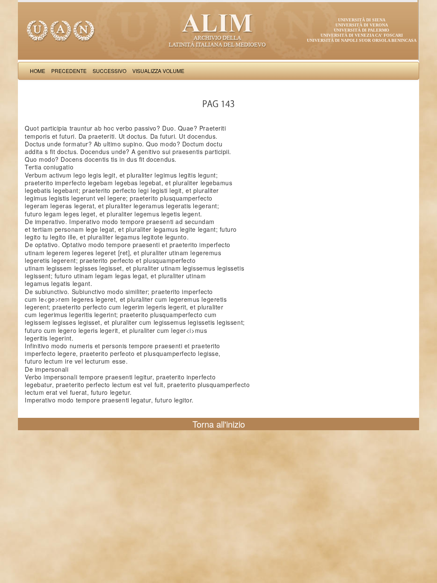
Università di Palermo (361, 30)
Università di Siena (361, 19)
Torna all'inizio (218, 424)
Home (37, 70)
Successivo (109, 70)
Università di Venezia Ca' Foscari (361, 35)
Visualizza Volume (158, 70)
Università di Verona (361, 25)
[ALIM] (218, 30)
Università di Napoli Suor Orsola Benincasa (362, 40)
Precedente (69, 70)
